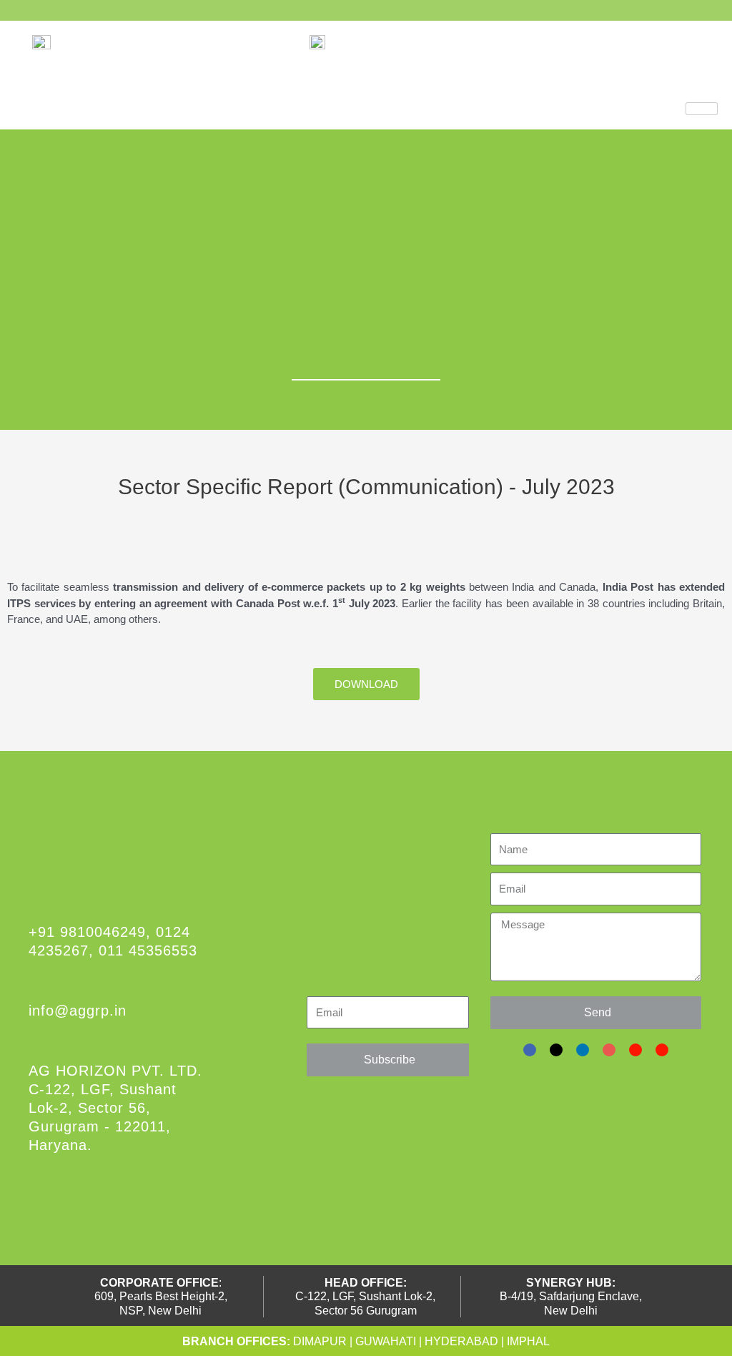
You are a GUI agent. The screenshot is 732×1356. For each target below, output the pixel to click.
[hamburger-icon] (702, 108)
